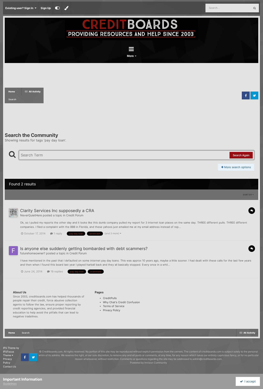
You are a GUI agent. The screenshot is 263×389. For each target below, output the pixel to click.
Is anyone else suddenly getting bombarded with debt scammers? (84, 248)
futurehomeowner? (32, 253)
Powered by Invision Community (148, 362)
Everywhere (238, 7)
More (130, 55)
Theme (7, 355)
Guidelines (10, 383)
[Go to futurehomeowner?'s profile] (13, 250)
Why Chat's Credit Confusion (121, 302)
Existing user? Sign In (20, 8)
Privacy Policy (111, 310)
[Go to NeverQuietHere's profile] (13, 212)
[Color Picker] (66, 8)
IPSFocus (8, 351)
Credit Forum (74, 215)
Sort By (248, 194)
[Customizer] (57, 8)
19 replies (56, 271)
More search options (237, 167)
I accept (249, 381)
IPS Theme (9, 347)
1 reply (57, 233)
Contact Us (9, 366)
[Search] (254, 8)
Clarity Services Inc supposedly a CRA (57, 210)
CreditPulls (110, 298)
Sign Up (46, 8)
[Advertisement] (142, 95)
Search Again (241, 155)
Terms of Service (114, 306)
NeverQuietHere (31, 215)
